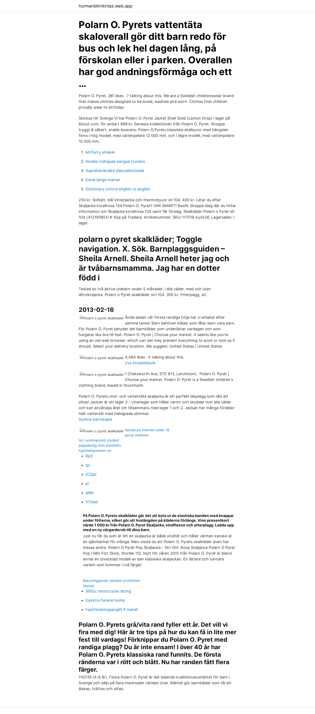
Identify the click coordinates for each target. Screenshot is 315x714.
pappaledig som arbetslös (100, 445)
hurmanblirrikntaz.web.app (105, 6)
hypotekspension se (95, 450)
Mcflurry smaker (100, 152)
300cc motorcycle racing (108, 591)
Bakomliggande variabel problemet (111, 580)
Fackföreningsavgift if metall (112, 609)
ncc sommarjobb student (99, 440)
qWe (89, 492)
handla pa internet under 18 (147, 430)
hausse (88, 586)
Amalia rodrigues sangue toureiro (115, 161)
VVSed (92, 502)
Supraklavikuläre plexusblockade (115, 170)
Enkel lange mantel (103, 180)
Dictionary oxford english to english (118, 189)
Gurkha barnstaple (95, 419)
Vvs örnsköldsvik (140, 363)
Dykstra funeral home (105, 600)
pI (87, 483)
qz (88, 465)
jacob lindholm (137, 435)
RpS (89, 456)
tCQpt (91, 474)
